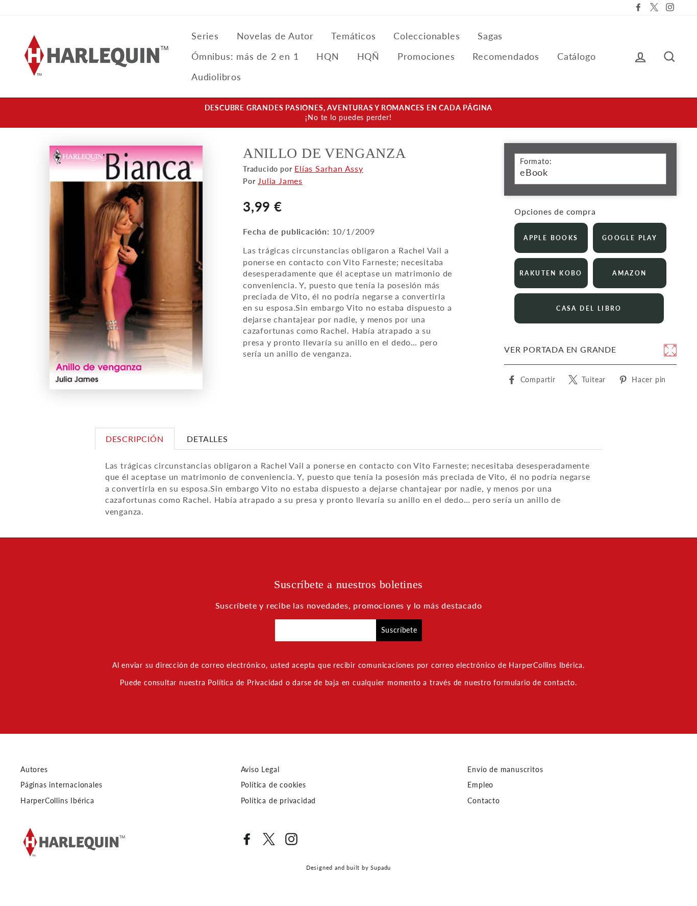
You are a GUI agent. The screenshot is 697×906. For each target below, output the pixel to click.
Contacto (483, 801)
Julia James (280, 180)
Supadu (380, 867)
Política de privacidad (278, 801)
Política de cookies (273, 785)
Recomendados (505, 56)
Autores (34, 769)
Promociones (426, 56)
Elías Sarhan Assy (328, 168)
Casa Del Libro (589, 308)
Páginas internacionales (61, 785)
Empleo (480, 785)
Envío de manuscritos (505, 769)
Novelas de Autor (275, 35)
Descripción (135, 439)
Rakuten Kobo (551, 273)
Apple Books (551, 238)
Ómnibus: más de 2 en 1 (245, 56)
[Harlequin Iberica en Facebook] (247, 839)
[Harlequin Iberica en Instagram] (291, 839)
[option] (348, 113)
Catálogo (576, 56)
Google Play (629, 238)
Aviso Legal (260, 769)
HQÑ (368, 56)
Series (205, 35)
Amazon (629, 273)
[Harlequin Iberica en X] (269, 839)
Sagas (490, 35)
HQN (327, 56)
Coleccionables (426, 35)
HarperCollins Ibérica (57, 801)
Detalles (207, 439)
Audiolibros (216, 76)
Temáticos (353, 35)
